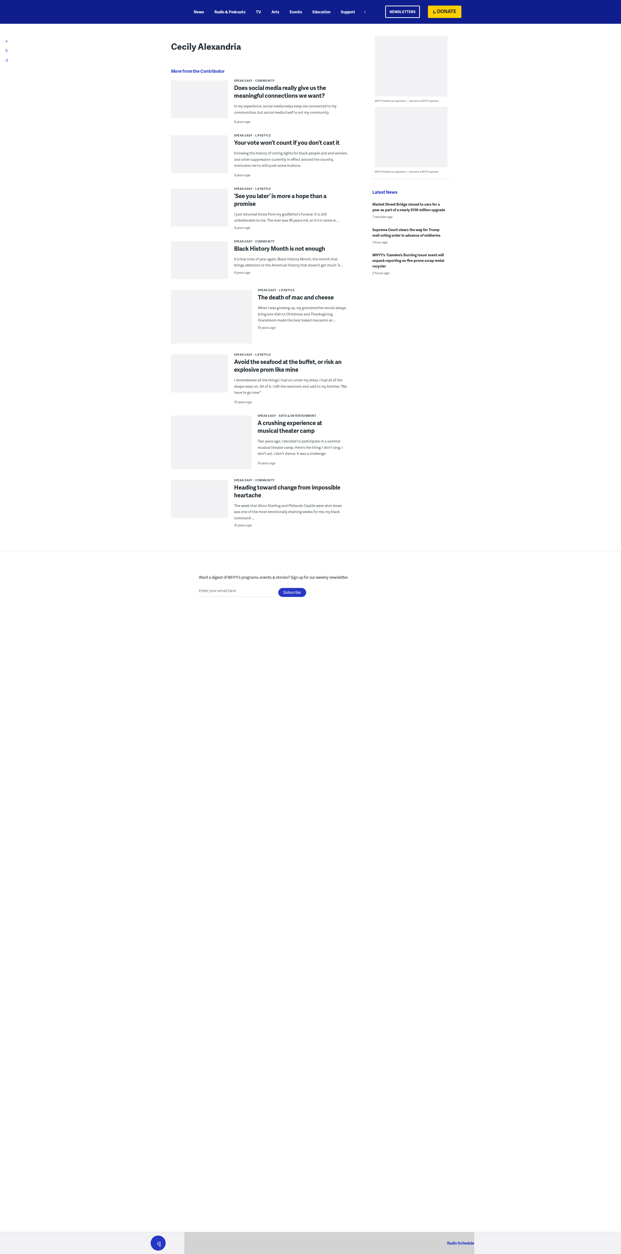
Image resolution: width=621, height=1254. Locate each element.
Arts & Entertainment (297, 416)
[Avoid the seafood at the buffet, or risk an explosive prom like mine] (199, 382)
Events (296, 12)
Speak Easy (243, 81)
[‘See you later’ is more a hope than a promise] (199, 217)
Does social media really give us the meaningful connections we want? (280, 91)
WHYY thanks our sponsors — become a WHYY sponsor (407, 101)
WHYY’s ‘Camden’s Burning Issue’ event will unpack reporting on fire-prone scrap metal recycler (408, 260)
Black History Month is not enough (279, 248)
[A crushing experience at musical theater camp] (211, 456)
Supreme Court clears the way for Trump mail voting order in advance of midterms (406, 232)
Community (265, 81)
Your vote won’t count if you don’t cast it (287, 142)
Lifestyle (263, 135)
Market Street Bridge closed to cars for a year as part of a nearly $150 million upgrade (408, 206)
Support (348, 12)
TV (258, 12)
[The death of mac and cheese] (211, 330)
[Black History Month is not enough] (199, 269)
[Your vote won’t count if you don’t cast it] (199, 163)
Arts (275, 12)
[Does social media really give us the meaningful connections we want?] (199, 102)
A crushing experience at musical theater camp (290, 426)
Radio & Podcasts (229, 12)
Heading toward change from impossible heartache (287, 491)
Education (321, 12)
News (199, 12)
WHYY (164, 12)
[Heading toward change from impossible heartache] (199, 508)
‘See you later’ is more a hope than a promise (280, 200)
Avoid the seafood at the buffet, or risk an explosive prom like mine (288, 365)
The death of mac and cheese (296, 297)
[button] (158, 1243)
